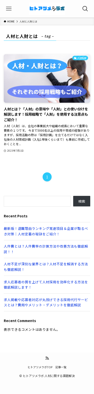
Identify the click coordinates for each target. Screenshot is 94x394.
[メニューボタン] (9, 8)
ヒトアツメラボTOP (40, 367)
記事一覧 (60, 367)
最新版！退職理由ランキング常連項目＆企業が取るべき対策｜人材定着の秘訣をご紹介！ (46, 231)
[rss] (47, 358)
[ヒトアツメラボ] (47, 8)
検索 (81, 201)
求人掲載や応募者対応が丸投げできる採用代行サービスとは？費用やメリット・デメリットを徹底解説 (46, 302)
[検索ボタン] (85, 8)
